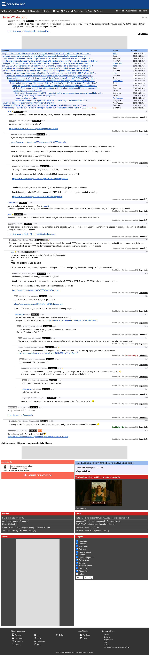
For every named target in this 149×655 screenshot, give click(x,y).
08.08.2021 (30, 21)
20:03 (46, 240)
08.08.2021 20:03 (139, 71)
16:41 (58, 398)
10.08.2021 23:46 (139, 108)
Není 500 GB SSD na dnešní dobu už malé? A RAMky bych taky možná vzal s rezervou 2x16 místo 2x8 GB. (47, 66)
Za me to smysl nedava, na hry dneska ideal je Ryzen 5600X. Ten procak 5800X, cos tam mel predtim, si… (48, 71)
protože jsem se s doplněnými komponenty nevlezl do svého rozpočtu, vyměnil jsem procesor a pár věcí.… (46, 68)
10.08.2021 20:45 (139, 103)
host (115, 66)
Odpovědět (143, 34)
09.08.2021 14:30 (139, 95)
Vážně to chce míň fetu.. (26, 98)
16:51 (25, 112)
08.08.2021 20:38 (139, 73)
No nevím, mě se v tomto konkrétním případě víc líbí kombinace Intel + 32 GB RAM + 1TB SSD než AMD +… (51, 73)
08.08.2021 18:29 (139, 58)
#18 (146, 380)
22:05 (51, 421)
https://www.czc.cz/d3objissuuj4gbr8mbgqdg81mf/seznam (33, 128)
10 (113, 524)
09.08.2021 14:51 (139, 98)
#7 (147, 223)
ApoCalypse (118, 98)
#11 (146, 296)
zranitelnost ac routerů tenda (14, 521)
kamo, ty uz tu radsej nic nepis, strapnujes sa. (35, 95)
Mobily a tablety (85, 566)
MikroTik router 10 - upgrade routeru (91, 531)
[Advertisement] (74, 42)
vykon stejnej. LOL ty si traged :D (27, 90)
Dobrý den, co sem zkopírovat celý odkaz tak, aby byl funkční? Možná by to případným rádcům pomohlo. (46, 53)
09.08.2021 (48, 326)
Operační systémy (87, 557)
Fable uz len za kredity (12, 518)
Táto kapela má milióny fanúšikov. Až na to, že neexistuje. (105, 463)
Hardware (83, 541)
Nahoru (48, 443)
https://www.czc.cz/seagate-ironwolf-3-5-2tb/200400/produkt (37, 197)
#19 (146, 389)
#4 (147, 214)
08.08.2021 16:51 (139, 53)
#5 (147, 134)
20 (34, 531)
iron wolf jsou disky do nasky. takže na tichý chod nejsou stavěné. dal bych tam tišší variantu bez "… (52, 81)
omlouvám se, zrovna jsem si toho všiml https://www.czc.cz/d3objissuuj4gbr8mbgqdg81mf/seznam (45, 56)
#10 (146, 273)
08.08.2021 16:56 (139, 56)
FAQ (105, 642)
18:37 (51, 166)
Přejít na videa (81, 508)
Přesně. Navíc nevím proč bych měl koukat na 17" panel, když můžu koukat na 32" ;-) (51, 100)
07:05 (54, 326)
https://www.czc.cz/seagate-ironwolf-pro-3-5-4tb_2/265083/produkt (40, 179)
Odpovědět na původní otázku (30, 443)
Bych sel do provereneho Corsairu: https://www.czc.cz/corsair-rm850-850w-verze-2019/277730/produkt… (48, 58)
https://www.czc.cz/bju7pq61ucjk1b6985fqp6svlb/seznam (32, 234)
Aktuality (5, 514)
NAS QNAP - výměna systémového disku (93, 524)
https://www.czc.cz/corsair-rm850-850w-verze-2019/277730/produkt (39, 142)
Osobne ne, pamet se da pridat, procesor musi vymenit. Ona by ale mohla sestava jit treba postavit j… (49, 76)
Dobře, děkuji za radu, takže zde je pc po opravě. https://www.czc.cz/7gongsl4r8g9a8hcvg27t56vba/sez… (51, 78)
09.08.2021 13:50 (139, 90)
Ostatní (82, 563)
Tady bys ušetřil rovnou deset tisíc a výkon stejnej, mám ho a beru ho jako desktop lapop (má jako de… (55, 88)
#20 (146, 397)
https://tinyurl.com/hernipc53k (20, 415)
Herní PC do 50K (14, 17)
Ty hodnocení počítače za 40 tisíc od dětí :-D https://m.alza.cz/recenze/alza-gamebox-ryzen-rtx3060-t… (45, 108)
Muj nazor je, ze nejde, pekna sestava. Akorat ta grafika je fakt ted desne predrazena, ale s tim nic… (54, 86)
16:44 (36, 21)
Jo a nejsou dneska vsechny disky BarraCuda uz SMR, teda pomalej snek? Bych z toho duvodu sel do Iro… (51, 61)
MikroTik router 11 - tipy (86, 527)
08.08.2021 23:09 (139, 78)
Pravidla (106, 634)
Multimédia (83, 546)
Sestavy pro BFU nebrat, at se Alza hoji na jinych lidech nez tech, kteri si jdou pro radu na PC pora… (45, 105)
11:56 (53, 338)
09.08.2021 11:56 (139, 86)
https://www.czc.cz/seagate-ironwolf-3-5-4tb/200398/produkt (72, 320)
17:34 (30, 203)
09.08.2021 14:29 (139, 93)
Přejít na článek (83, 471)
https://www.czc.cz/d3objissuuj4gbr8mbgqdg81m (28, 31)
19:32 (35, 224)
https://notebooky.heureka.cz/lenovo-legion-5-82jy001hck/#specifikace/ (48, 353)
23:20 (42, 314)
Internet (82, 555)
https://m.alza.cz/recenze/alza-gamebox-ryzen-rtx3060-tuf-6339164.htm (38, 437)
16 (49, 527)
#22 (146, 421)
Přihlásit (133, 11)
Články (78, 514)
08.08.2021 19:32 (139, 68)
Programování (85, 552)
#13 (146, 326)
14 (127, 518)
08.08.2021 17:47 (139, 66)
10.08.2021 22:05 (139, 105)
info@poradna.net (82, 652)
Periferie (82, 544)
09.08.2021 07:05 (139, 83)
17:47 (25, 214)
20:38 (36, 252)
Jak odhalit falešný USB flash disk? (17, 531)
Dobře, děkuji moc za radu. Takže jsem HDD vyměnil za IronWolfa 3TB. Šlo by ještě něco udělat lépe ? (53, 83)
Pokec (81, 574)
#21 (146, 407)
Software (82, 549)
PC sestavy (43, 21)
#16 (146, 359)
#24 (146, 430)
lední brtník (118, 81)
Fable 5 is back (8, 524)
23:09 (50, 296)
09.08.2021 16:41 (139, 100)
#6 (147, 166)
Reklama (107, 637)
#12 (146, 314)
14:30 (59, 380)
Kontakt (106, 645)
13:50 (56, 359)
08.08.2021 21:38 (139, 76)
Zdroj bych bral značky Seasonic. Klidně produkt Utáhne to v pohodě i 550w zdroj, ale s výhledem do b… (45, 63)
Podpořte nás (6, 462)
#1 (147, 111)
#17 (146, 368)
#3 (147, 202)
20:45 (40, 407)
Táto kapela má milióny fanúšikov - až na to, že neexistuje (98, 477)
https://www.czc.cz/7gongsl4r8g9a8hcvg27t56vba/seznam (38, 304)
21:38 (48, 273)
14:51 (52, 389)
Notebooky (83, 568)
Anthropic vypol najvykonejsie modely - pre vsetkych (24, 527)
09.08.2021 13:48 (139, 88)
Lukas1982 (117, 63)
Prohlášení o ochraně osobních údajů (117, 647)
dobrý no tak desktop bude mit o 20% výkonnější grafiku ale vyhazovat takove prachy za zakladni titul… (59, 93)
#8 (147, 240)
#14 (146, 338)
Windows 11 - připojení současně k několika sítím (97, 521)
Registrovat (142, 11)
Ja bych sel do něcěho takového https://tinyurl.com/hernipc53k (27, 103)
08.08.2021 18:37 (139, 61)
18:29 (47, 134)
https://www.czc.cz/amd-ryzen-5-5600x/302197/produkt (35, 290)
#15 (146, 347)
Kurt (115, 53)
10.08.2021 (34, 407)
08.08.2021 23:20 (139, 81)
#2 (147, 120)
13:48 (56, 347)
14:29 (59, 368)
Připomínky (84, 571)
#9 (147, 252)
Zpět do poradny (8, 443)
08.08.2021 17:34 (139, 63)
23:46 (40, 430)
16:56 (43, 121)
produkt (45, 206)
